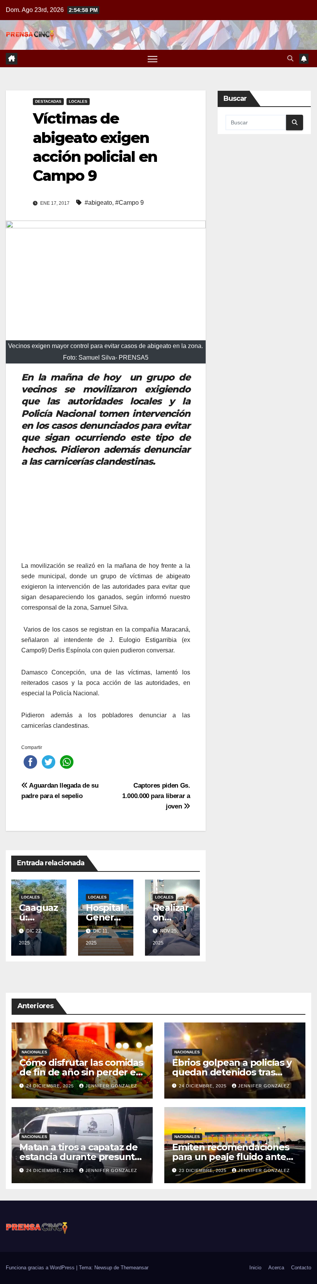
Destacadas (48, 101)
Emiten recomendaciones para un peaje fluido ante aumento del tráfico (230, 1156)
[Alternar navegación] (152, 59)
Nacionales (34, 1052)
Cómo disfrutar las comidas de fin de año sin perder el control (81, 1072)
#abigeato (98, 202)
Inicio (255, 1267)
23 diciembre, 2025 (203, 1170)
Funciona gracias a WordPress (41, 1267)
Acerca (276, 1267)
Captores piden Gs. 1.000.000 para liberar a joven (156, 795)
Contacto (301, 1267)
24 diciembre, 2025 (50, 1086)
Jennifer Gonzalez (111, 1086)
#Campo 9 (129, 202)
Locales (78, 101)
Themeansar (134, 1267)
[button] (290, 58)
